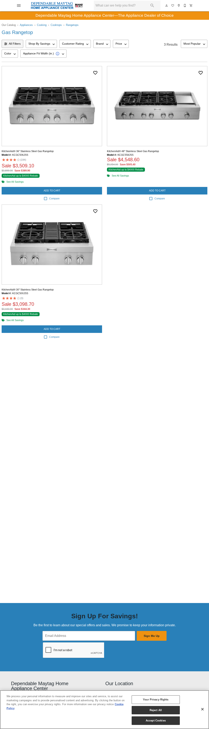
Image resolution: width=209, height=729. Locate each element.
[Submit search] (152, 5)
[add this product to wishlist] (95, 73)
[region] (104, 709)
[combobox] (41, 44)
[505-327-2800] (185, 5)
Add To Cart (52, 190)
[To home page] (57, 5)
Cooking (42, 25)
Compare (54, 198)
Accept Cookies (156, 720)
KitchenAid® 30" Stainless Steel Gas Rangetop (28, 289)
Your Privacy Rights (155, 699)
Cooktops (56, 25)
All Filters (15, 43)
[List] (173, 5)
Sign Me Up (152, 635)
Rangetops (72, 25)
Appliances (26, 25)
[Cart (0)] (191, 5)
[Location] (179, 5)
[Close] (202, 709)
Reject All (156, 710)
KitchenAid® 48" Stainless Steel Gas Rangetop (133, 151)
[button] (18, 5)
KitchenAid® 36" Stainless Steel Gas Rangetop (28, 151)
